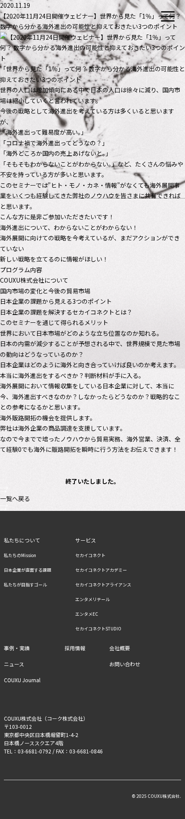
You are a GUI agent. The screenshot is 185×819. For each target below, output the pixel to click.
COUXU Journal (22, 680)
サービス (85, 540)
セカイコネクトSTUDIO (98, 629)
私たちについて (22, 540)
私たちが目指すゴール (25, 585)
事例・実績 (17, 648)
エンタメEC (86, 614)
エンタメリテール (92, 599)
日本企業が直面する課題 (27, 570)
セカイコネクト (90, 555)
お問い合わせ (124, 664)
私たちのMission (20, 555)
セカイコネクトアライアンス (103, 585)
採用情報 (75, 648)
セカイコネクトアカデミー (101, 570)
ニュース (14, 664)
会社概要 (119, 648)
